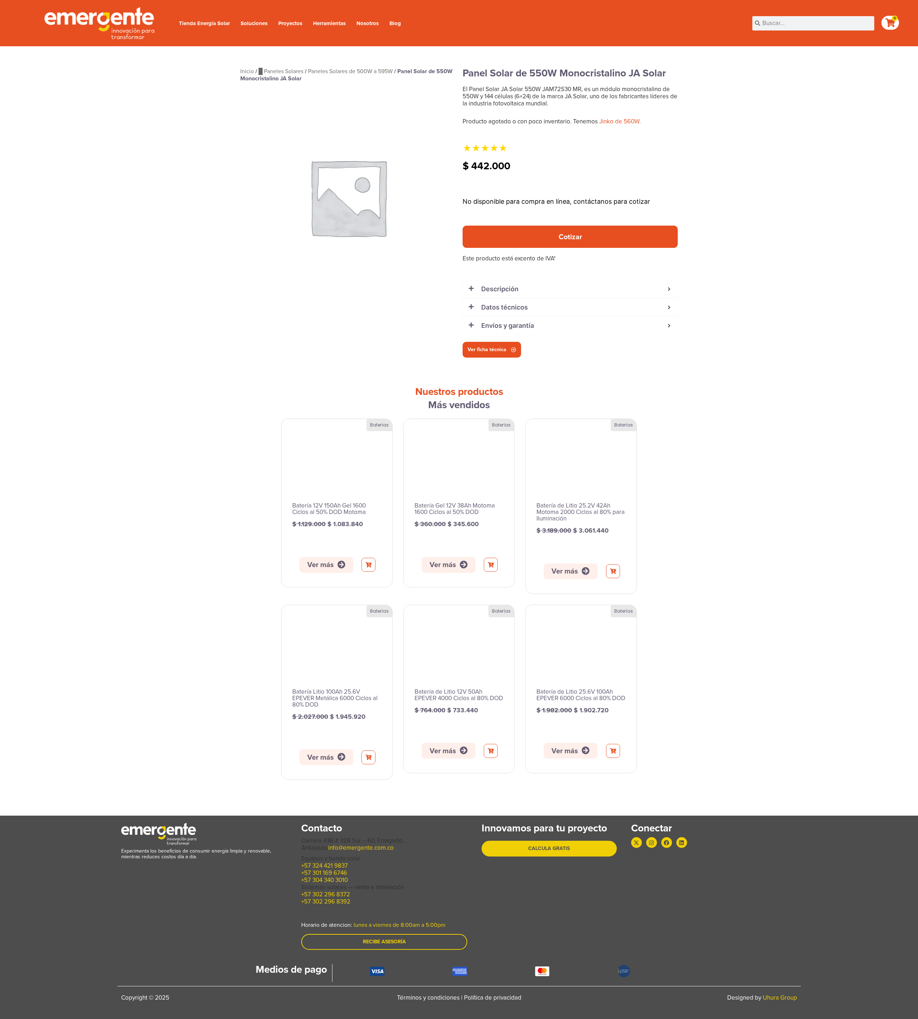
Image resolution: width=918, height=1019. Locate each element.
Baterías (379, 425)
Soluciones (254, 23)
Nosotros (367, 23)
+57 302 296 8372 (325, 894)
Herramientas (329, 23)
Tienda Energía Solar (204, 23)
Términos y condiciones (428, 997)
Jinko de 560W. (620, 121)
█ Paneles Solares (281, 71)
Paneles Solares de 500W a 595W (350, 71)
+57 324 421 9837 (324, 865)
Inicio (247, 71)
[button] (570, 237)
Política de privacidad (492, 997)
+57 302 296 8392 (325, 901)
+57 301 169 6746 (324, 872)
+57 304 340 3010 (324, 880)
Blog (395, 23)
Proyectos (290, 23)
